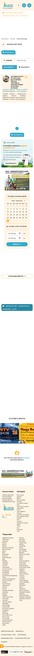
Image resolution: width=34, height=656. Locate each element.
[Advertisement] (17, 113)
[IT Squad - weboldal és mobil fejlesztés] (28, 652)
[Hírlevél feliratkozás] (1, 646)
